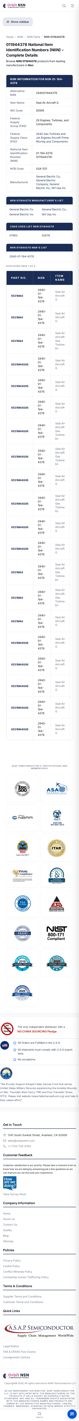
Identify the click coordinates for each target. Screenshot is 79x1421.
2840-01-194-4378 (21, 256)
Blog (6, 1235)
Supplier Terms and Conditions (22, 1296)
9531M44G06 (19, 364)
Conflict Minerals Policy (17, 1271)
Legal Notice (11, 1346)
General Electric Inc (21, 214)
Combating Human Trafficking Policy (26, 1277)
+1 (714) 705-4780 (19, 1146)
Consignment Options (16, 1357)
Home (9, 36)
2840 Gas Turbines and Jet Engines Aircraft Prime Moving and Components (52, 137)
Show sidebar (20, 21)
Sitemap (8, 1241)
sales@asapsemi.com (21, 1140)
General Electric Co (48, 176)
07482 (13, 235)
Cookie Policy (11, 1266)
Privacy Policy (12, 1260)
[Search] (64, 5)
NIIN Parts (33, 36)
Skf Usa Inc (58, 188)
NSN (20, 36)
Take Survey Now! (14, 1194)
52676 (46, 235)
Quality (7, 1230)
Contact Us (10, 1224)
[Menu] (72, 5)
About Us (9, 1219)
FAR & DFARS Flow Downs (19, 1351)
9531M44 (17, 295)
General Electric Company (56, 209)
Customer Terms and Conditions (23, 1302)
